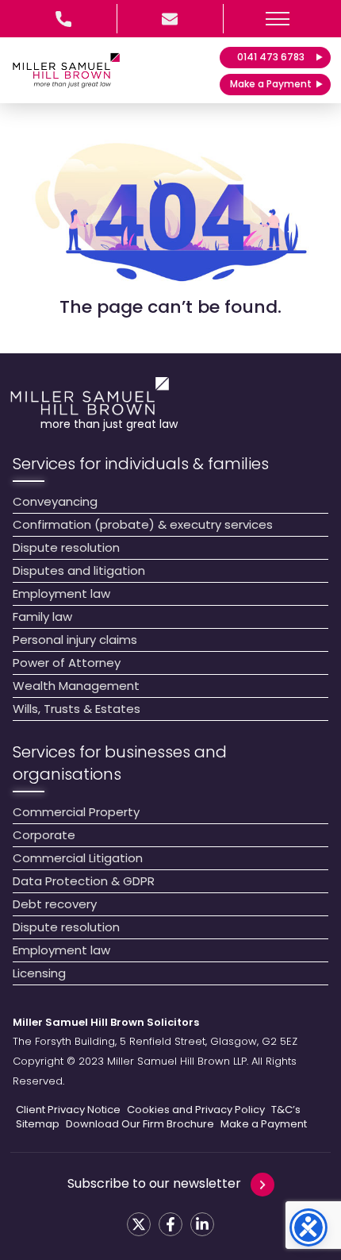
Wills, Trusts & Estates (76, 708)
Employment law (61, 593)
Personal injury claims (75, 639)
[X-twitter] (139, 1224)
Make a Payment (263, 1124)
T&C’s (286, 1110)
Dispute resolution (66, 547)
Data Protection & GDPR (84, 881)
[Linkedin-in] (202, 1224)
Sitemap (37, 1124)
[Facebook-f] (170, 1224)
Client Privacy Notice (68, 1110)
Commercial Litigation (78, 858)
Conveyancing (55, 501)
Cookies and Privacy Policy (196, 1110)
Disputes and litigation (79, 570)
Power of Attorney (67, 662)
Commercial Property (76, 811)
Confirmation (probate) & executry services (143, 524)
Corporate (44, 835)
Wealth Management (76, 685)
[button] (277, 18)
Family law (42, 616)
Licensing (39, 973)
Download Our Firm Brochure (140, 1124)
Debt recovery (55, 904)
